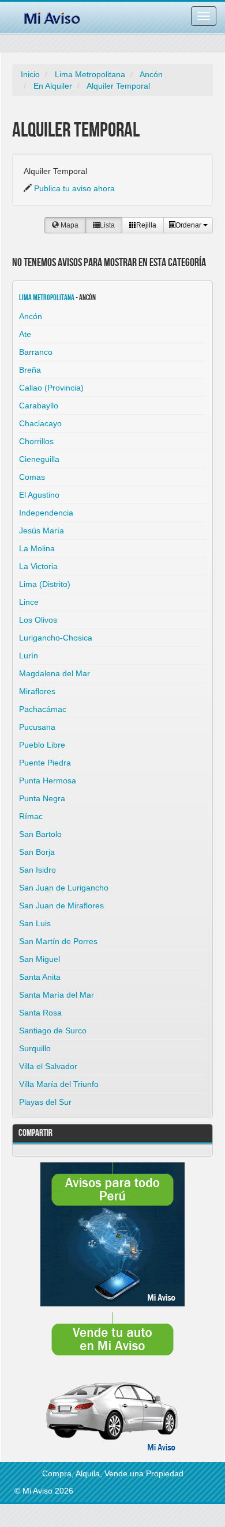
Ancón (151, 74)
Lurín (28, 655)
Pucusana (37, 727)
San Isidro (37, 869)
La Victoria (38, 566)
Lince (29, 602)
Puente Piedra (45, 762)
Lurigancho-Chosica (55, 637)
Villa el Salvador (48, 1066)
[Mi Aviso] (52, 16)
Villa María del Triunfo (59, 1084)
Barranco (35, 352)
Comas (32, 477)
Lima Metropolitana (90, 74)
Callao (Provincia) (51, 387)
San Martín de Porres (58, 941)
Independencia (46, 512)
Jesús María (41, 530)
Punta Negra (42, 798)
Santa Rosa (40, 1012)
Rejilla (146, 225)
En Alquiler (52, 85)
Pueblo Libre (42, 744)
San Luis (35, 923)
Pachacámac (42, 709)
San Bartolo (40, 834)
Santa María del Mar (56, 994)
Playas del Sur (45, 1102)
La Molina (37, 548)
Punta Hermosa (47, 780)
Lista (107, 225)
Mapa (68, 225)
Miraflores (37, 691)
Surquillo (35, 1048)
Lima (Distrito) (44, 584)
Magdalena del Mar (54, 673)
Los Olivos (38, 619)
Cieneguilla (39, 459)
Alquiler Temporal (118, 85)
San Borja (37, 852)
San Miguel (39, 959)
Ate (25, 334)
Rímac (31, 816)
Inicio (30, 74)
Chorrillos (36, 441)
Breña (30, 369)
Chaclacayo (40, 423)
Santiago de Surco (53, 1030)
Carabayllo (38, 405)
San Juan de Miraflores (61, 905)
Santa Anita (40, 977)
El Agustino (39, 494)
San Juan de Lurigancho (63, 887)
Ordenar (189, 225)
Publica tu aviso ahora (74, 188)
